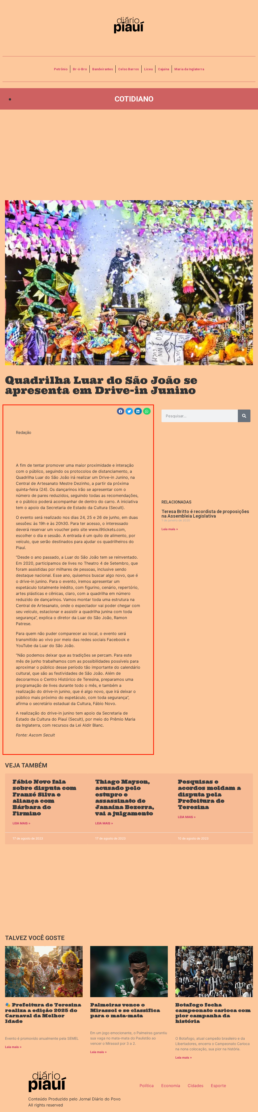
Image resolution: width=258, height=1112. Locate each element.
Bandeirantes (102, 69)
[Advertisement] (129, 155)
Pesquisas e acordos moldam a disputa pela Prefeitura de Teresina (209, 794)
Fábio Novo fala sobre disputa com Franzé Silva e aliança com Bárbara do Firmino (44, 797)
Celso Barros (128, 69)
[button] (120, 411)
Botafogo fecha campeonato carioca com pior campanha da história (213, 1013)
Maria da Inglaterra (189, 69)
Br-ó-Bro (80, 69)
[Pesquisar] (244, 416)
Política (147, 1085)
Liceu (148, 69)
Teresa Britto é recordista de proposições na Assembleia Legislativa (205, 514)
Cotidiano (134, 98)
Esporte (218, 1085)
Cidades (195, 1085)
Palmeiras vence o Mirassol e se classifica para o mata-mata (125, 1010)
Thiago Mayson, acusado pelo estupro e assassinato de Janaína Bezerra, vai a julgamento (124, 797)
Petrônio (61, 69)
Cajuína (163, 69)
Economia (170, 1085)
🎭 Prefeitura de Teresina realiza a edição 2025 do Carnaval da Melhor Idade (43, 1013)
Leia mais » (170, 529)
